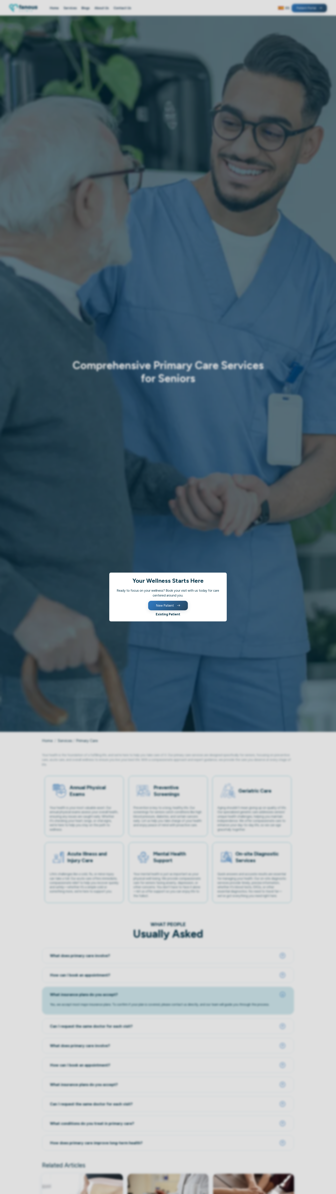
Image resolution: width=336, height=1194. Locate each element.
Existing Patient (168, 614)
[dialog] (168, 597)
